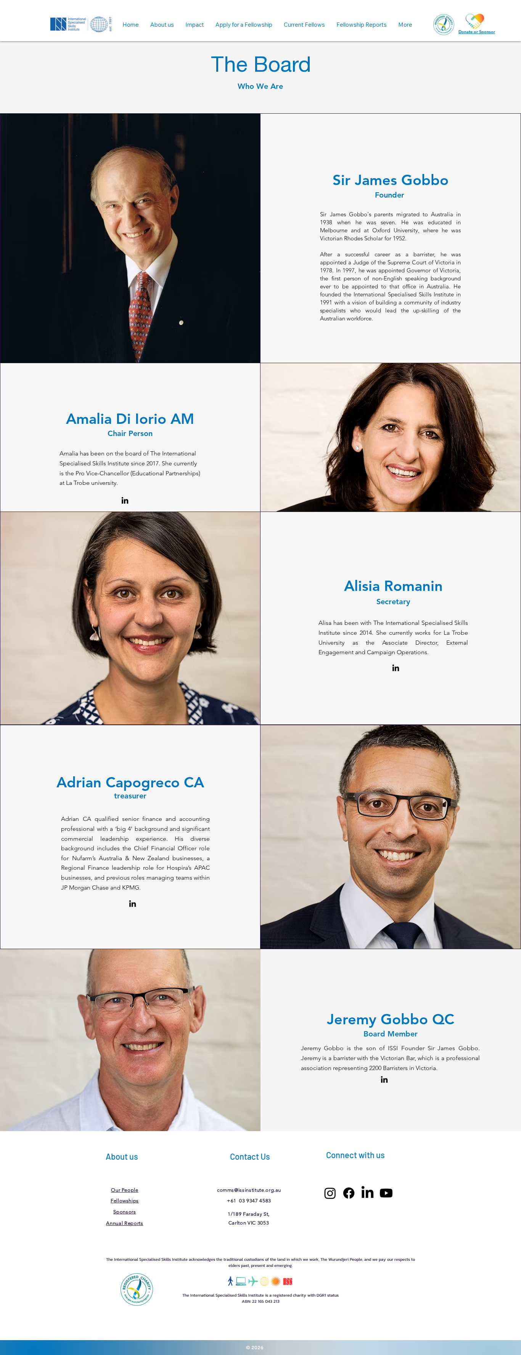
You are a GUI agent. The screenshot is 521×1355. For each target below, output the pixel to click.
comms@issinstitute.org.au (249, 1190)
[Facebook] (348, 1193)
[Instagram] (330, 1193)
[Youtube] (386, 1193)
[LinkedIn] (384, 1079)
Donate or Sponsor (476, 31)
